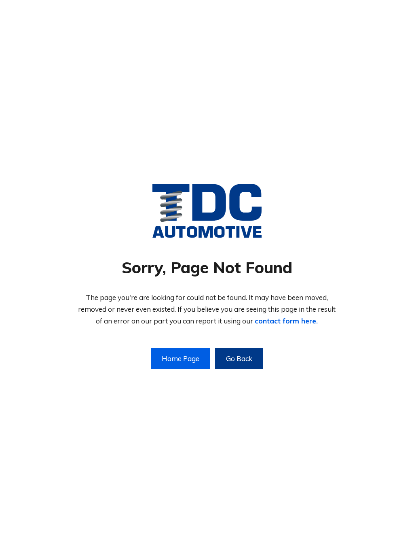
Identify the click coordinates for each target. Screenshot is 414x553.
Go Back (239, 358)
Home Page (180, 358)
